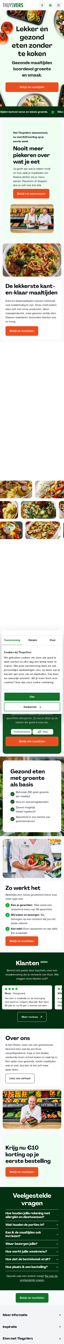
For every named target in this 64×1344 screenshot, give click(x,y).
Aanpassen (30, 706)
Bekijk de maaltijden (32, 87)
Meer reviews (30, 1017)
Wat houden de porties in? (24, 1225)
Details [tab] (33, 640)
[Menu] (58, 5)
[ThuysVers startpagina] (13, 5)
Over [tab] (52, 640)
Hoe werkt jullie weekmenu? (26, 1251)
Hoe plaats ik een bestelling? (26, 1267)
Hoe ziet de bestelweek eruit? (27, 1259)
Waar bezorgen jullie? (21, 1244)
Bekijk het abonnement (31, 194)
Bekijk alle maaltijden (32, 741)
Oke (32, 696)
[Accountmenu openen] (42, 5)
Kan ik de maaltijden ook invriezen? (23, 1234)
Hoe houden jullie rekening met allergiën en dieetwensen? (27, 1215)
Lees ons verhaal (20, 1078)
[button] (21, 732)
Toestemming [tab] (12, 640)
